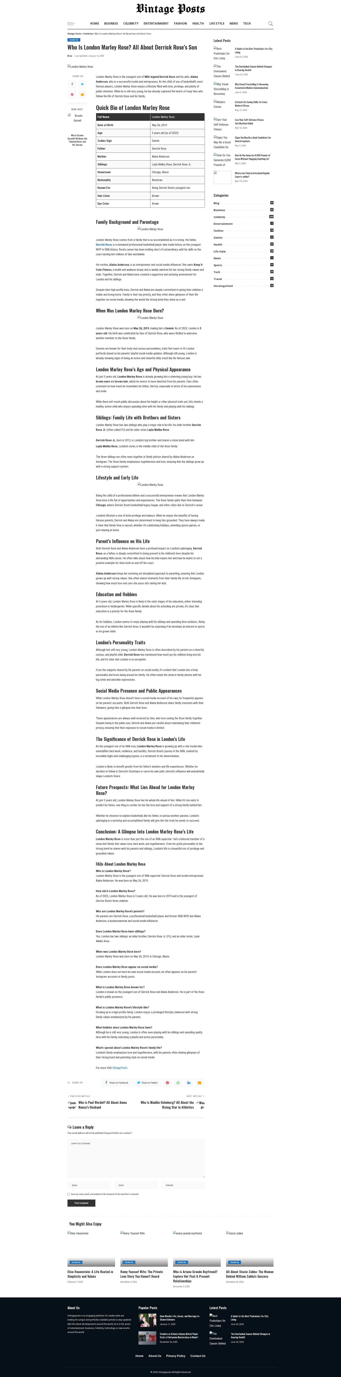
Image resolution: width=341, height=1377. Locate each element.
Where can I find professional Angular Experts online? (252, 174)
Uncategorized (223, 286)
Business (219, 210)
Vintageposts (165, 1372)
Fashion (218, 230)
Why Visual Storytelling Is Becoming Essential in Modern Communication (251, 86)
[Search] (271, 23)
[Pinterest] (72, 94)
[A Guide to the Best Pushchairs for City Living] (222, 53)
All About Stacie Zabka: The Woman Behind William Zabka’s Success (250, 1274)
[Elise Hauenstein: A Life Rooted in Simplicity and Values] (91, 1249)
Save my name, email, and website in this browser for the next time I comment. (105, 1194)
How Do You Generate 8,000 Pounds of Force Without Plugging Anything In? (252, 157)
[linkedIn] (188, 1082)
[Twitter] (82, 84)
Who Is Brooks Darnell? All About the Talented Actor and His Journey (77, 140)
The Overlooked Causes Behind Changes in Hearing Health (253, 68)
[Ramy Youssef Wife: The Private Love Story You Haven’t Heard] (144, 1249)
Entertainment (223, 223)
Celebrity (74, 40)
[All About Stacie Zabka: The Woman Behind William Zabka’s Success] (250, 1249)
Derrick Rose (104, 244)
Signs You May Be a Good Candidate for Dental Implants (253, 139)
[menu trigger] (72, 23)
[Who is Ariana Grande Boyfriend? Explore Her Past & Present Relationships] (197, 1249)
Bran (69, 56)
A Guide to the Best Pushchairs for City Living (253, 50)
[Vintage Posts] (170, 9)
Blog (216, 203)
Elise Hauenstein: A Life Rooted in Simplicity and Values (90, 1274)
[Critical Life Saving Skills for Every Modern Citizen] (222, 106)
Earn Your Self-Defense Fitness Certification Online (249, 121)
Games (218, 237)
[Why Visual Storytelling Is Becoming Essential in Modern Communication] (222, 88)
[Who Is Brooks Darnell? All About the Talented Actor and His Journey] (77, 122)
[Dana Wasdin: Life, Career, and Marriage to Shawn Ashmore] (147, 1320)
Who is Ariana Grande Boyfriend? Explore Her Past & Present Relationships (195, 1276)
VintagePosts (119, 1068)
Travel (218, 279)
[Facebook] (72, 84)
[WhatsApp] (178, 1082)
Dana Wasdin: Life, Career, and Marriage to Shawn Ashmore (179, 1317)
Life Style (220, 251)
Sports (218, 265)
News (217, 258)
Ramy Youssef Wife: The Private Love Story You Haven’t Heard (141, 1274)
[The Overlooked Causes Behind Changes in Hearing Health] (222, 70)
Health (218, 244)
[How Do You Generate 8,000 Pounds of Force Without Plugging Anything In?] (222, 159)
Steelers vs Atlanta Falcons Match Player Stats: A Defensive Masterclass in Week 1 (179, 1335)
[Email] (82, 94)
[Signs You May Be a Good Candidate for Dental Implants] (222, 141)
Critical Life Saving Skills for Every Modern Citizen (251, 103)
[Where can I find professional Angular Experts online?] (222, 177)
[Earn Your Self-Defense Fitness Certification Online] (222, 124)
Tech (217, 272)
